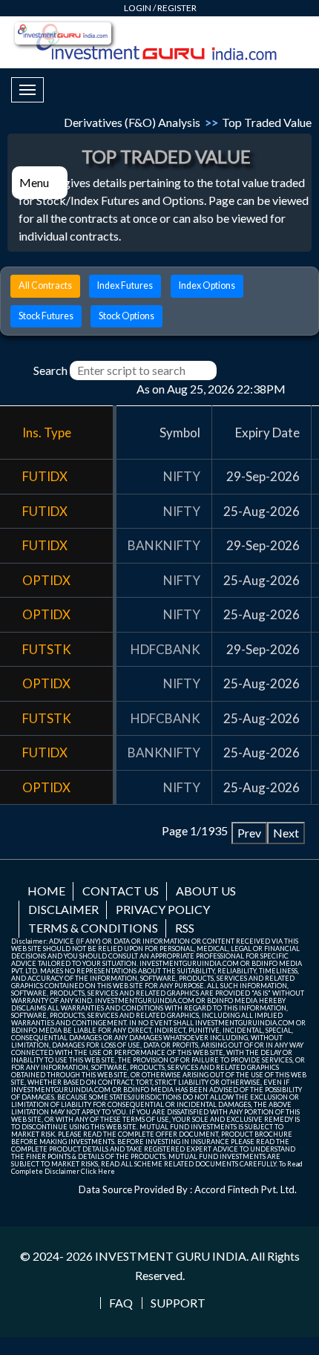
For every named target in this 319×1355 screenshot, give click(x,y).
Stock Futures (46, 315)
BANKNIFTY (164, 545)
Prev (249, 833)
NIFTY (181, 476)
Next (286, 833)
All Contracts (45, 285)
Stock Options (126, 315)
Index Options (207, 285)
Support (178, 1303)
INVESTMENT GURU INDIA (170, 1256)
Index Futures (125, 285)
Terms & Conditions (93, 928)
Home (46, 891)
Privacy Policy (163, 909)
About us (206, 891)
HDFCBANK (165, 649)
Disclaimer (63, 909)
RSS (184, 928)
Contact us (120, 891)
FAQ (121, 1303)
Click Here (98, 1171)
